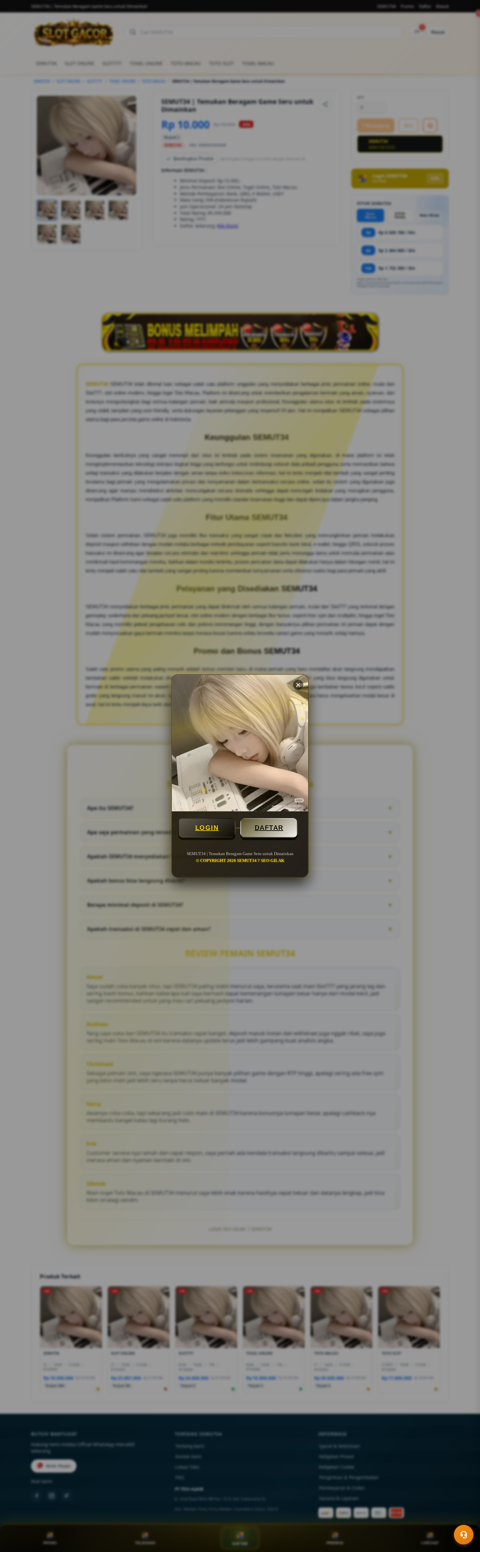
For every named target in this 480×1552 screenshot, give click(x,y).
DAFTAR (269, 827)
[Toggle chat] (463, 1534)
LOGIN (207, 827)
